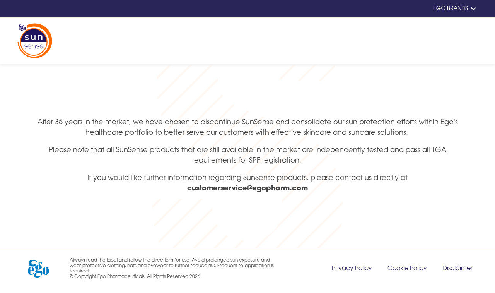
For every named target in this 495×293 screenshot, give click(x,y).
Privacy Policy (352, 269)
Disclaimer (457, 269)
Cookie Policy (407, 269)
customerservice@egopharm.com (247, 188)
